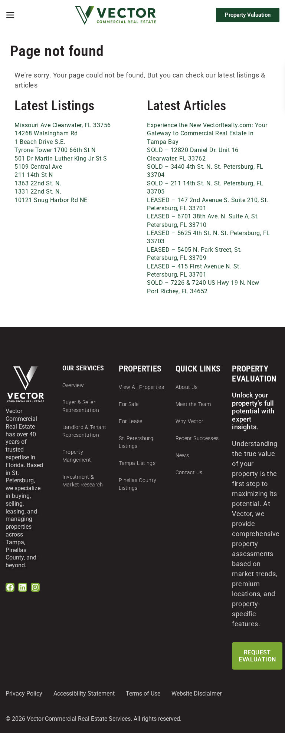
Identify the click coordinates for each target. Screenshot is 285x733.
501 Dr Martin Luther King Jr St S (60, 158)
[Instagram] (35, 587)
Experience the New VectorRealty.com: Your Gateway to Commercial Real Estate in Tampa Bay (207, 133)
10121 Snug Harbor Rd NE (51, 200)
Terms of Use (143, 693)
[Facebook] (10, 587)
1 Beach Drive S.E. (39, 141)
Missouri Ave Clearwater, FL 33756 (62, 125)
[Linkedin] (22, 587)
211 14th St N (33, 174)
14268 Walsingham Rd (46, 133)
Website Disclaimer (196, 693)
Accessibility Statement (84, 693)
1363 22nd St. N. (37, 183)
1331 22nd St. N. (37, 191)
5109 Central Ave (38, 166)
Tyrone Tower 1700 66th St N (55, 149)
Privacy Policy (24, 693)
